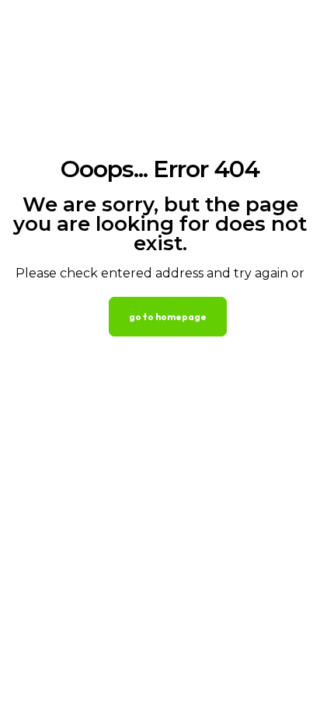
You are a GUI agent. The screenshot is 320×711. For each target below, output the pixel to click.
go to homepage (168, 316)
